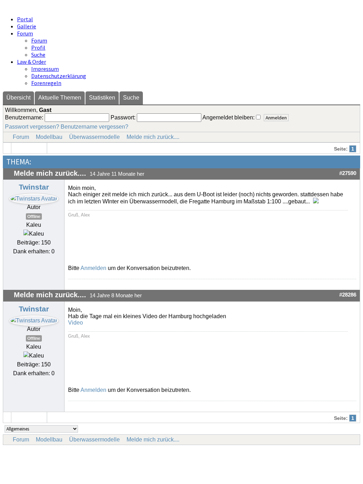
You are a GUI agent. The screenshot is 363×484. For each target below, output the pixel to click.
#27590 (347, 173)
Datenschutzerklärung (58, 75)
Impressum (45, 68)
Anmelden (93, 268)
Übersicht (18, 98)
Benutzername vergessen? (94, 127)
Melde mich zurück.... (153, 137)
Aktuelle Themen (59, 98)
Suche (38, 54)
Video (75, 323)
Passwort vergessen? (32, 127)
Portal (25, 19)
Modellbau (49, 137)
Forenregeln (46, 82)
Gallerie (26, 26)
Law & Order (31, 61)
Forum (25, 33)
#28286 (347, 295)
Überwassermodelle (94, 137)
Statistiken (102, 98)
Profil (38, 47)
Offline (33, 216)
